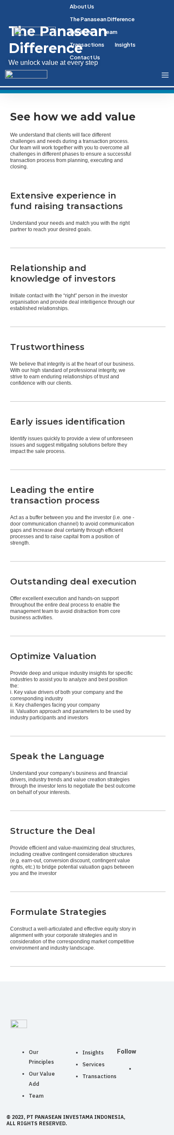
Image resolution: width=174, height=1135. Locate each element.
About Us (82, 6)
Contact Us (85, 57)
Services (81, 31)
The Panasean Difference (102, 19)
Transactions (87, 44)
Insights (125, 44)
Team (110, 31)
